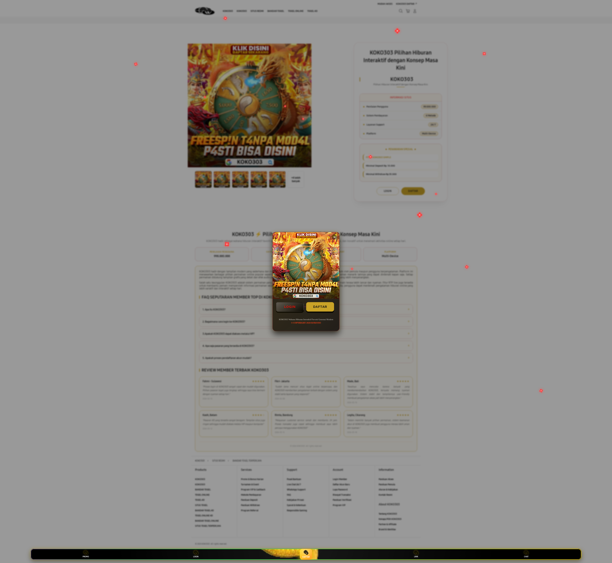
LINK (416, 557)
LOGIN (290, 307)
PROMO (86, 557)
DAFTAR (320, 307)
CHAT (526, 557)
